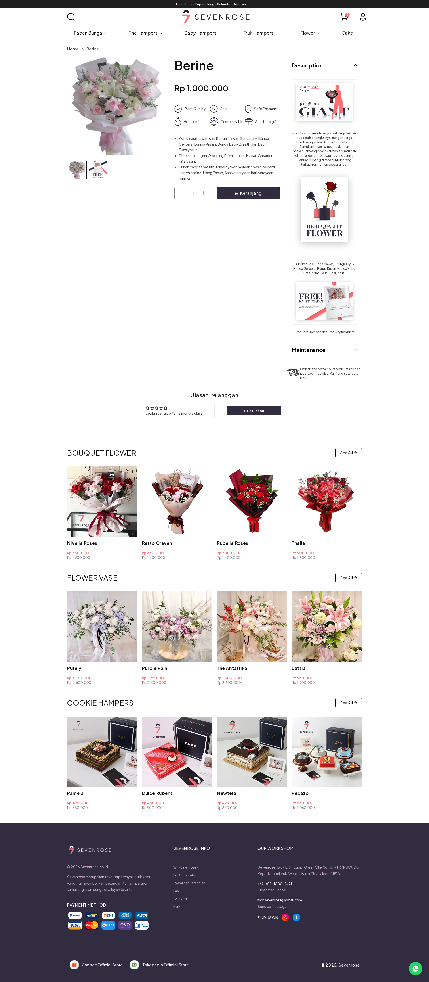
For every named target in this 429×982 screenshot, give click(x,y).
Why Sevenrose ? (185, 867)
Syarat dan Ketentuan (189, 883)
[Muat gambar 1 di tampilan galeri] (77, 170)
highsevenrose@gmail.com (279, 900)
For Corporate (184, 875)
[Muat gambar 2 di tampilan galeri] (98, 170)
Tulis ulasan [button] (254, 410)
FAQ (176, 891)
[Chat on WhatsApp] (415, 968)
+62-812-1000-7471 (274, 883)
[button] (76, 17)
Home (73, 48)
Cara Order (181, 899)
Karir (176, 907)
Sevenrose (349, 964)
